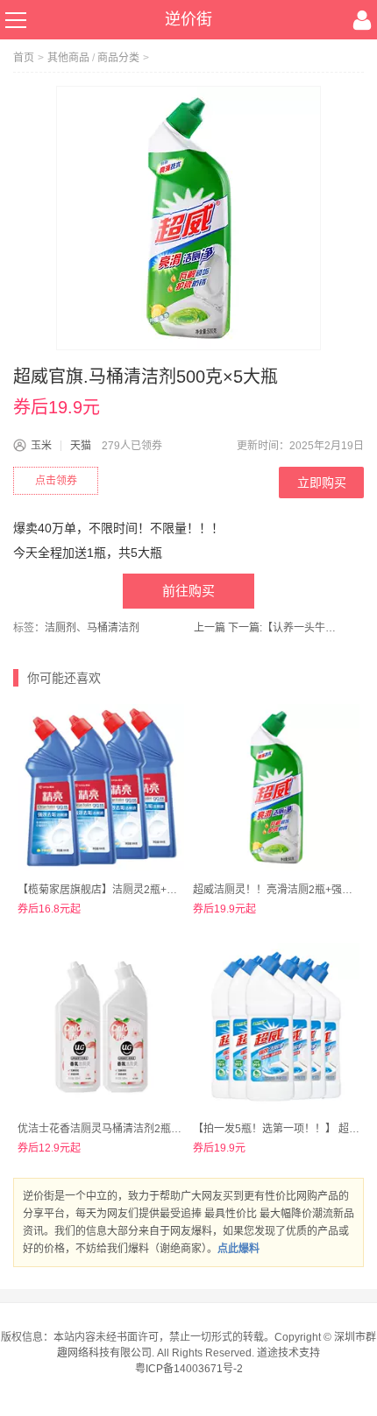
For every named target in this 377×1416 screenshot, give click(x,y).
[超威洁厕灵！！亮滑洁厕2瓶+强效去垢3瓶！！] (276, 787)
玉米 (41, 446)
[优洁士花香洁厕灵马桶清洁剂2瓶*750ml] (101, 1026)
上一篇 (209, 628)
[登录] (362, 20)
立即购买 (321, 483)
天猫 (80, 446)
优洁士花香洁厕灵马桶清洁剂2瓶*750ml (111, 1129)
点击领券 (56, 481)
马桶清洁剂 (113, 628)
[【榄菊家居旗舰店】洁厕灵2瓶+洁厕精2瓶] (101, 787)
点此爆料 (238, 1249)
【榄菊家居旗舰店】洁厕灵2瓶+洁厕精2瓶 (116, 890)
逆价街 (188, 19)
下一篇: (284, 628)
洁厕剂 (60, 628)
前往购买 (188, 590)
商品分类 (118, 58)
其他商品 (68, 58)
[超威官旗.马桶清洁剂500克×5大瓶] (188, 218)
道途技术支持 (288, 1353)
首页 (23, 58)
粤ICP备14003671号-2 (189, 1369)
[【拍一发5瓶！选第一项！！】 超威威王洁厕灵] (276, 1026)
